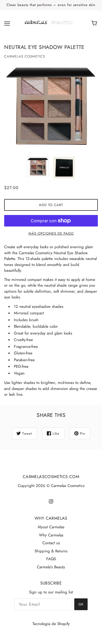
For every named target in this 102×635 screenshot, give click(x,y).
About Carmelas (51, 527)
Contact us (51, 543)
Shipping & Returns (51, 551)
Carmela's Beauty (51, 567)
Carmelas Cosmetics (24, 56)
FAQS (51, 559)
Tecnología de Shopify (51, 624)
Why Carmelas (51, 535)
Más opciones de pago (51, 233)
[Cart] (95, 23)
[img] (51, 501)
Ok (80, 604)
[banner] (50, 23)
